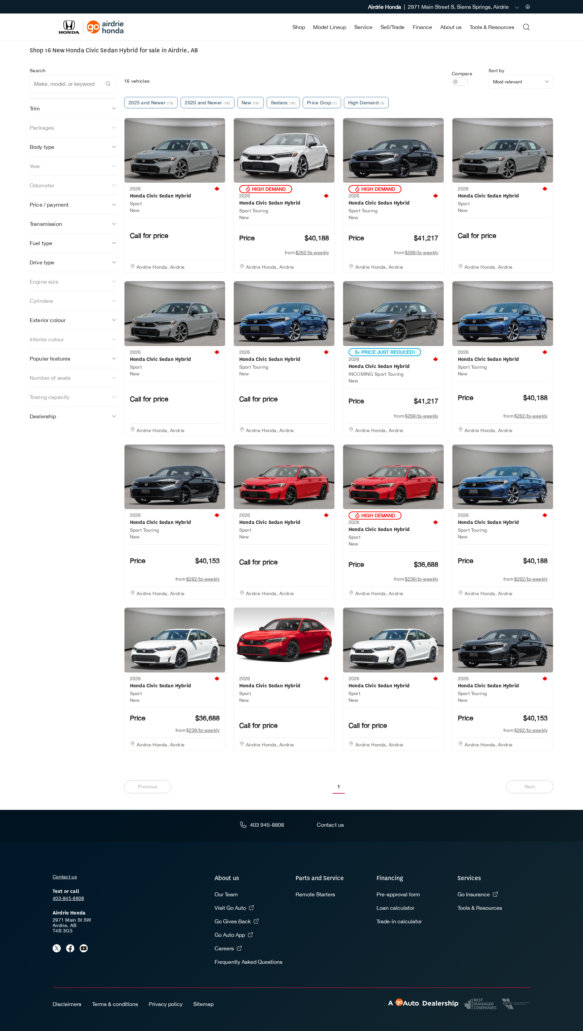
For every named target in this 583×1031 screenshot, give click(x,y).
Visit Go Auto (230, 908)
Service (363, 27)
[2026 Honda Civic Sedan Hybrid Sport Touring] (284, 150)
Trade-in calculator (399, 921)
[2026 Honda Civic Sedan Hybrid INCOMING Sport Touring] (393, 313)
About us (451, 27)
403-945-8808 (68, 898)
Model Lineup (329, 27)
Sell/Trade (393, 27)
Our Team (226, 894)
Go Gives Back (233, 921)
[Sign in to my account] (527, 6)
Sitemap (203, 1004)
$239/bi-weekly (421, 579)
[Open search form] (526, 27)
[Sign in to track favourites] (216, 126)
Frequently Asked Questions (248, 962)
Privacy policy (166, 1004)
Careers (224, 948)
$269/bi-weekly (421, 252)
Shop (299, 27)
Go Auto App (230, 935)
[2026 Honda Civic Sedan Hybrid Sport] (174, 150)
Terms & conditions (115, 1004)
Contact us (65, 876)
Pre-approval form (398, 894)
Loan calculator (395, 908)
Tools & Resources (492, 27)
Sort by (496, 70)
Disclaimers (67, 1004)
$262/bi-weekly (312, 252)
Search (38, 70)
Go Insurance (473, 894)
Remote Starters (315, 894)
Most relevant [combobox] (507, 81)
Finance (422, 27)
